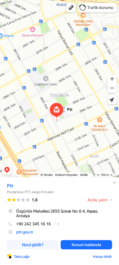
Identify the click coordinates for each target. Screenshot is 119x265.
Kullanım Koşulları (66, 174)
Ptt (10, 186)
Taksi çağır (22, 257)
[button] (71, 7)
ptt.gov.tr (24, 232)
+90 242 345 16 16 (33, 224)
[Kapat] (114, 182)
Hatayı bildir (102, 257)
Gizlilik (84, 174)
